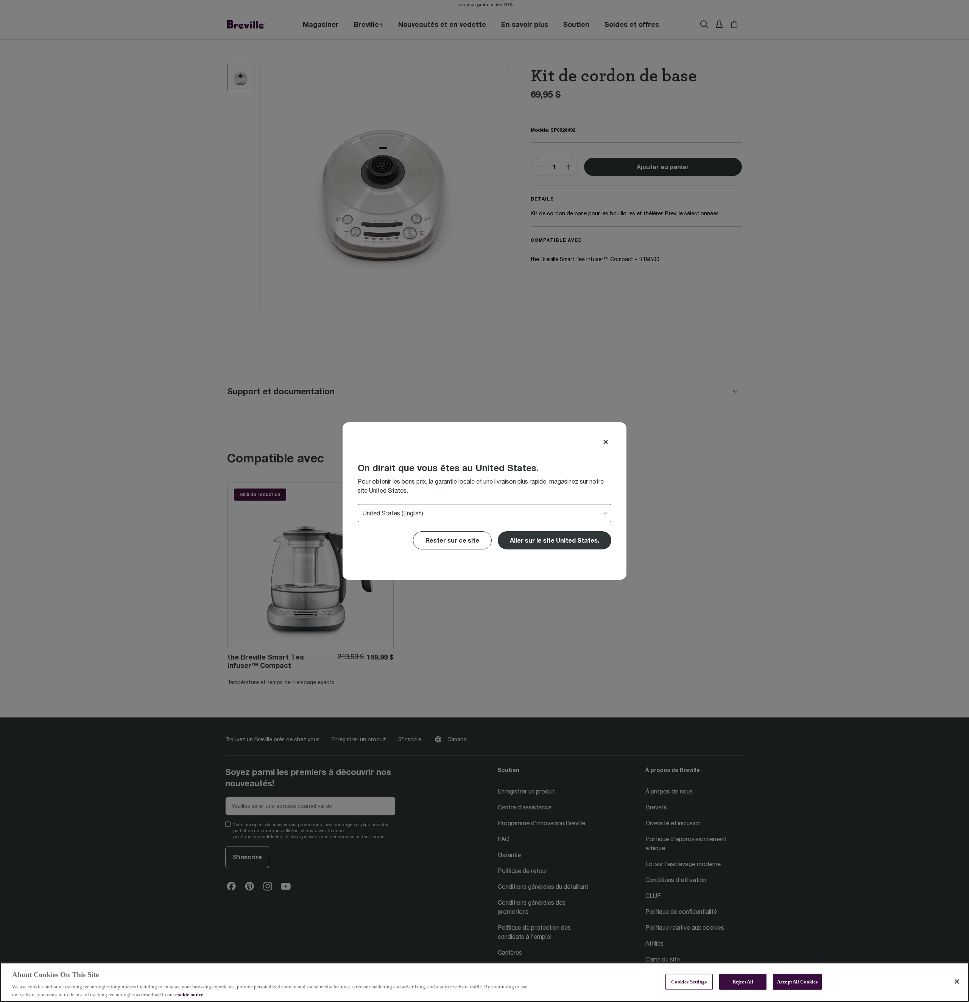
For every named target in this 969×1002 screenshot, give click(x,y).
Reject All (742, 982)
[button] (554, 540)
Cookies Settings (689, 982)
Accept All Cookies (797, 982)
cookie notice (189, 994)
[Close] (605, 442)
